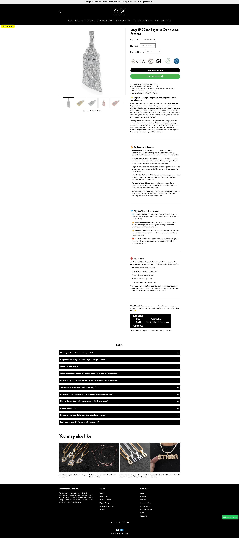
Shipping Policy (104, 503)
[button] (60, 12)
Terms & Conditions (105, 499)
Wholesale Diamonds (146, 509)
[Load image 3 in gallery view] (92, 103)
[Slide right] (123, 103)
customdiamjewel (122, 533)
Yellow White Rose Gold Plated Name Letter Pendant (102, 476)
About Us (102, 493)
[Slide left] (61, 103)
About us (143, 496)
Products (143, 499)
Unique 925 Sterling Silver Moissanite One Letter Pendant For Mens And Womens (134, 476)
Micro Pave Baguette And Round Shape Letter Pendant (72, 476)
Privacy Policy (104, 496)
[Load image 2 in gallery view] (80, 103)
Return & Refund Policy (107, 506)
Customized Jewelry (146, 503)
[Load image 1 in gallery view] (68, 103)
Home (142, 493)
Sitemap (102, 509)
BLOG (142, 513)
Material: (134, 46)
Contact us (143, 516)
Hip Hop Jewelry (145, 506)
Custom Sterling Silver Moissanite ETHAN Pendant (164, 476)
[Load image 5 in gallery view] (115, 103)
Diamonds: (134, 40)
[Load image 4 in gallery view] (103, 103)
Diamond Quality (137, 52)
